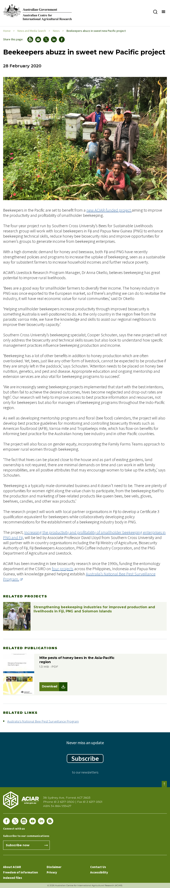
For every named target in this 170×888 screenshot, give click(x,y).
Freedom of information (20, 872)
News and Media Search (31, 31)
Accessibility (99, 872)
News (56, 31)
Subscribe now (17, 845)
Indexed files (12, 878)
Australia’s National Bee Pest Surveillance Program (43, 721)
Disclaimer (54, 867)
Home (6, 31)
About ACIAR (12, 867)
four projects (62, 568)
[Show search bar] (155, 11)
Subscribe (85, 758)
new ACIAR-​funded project (109, 210)
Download (49, 686)
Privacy (52, 872)
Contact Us (98, 867)
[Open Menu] (163, 11)
